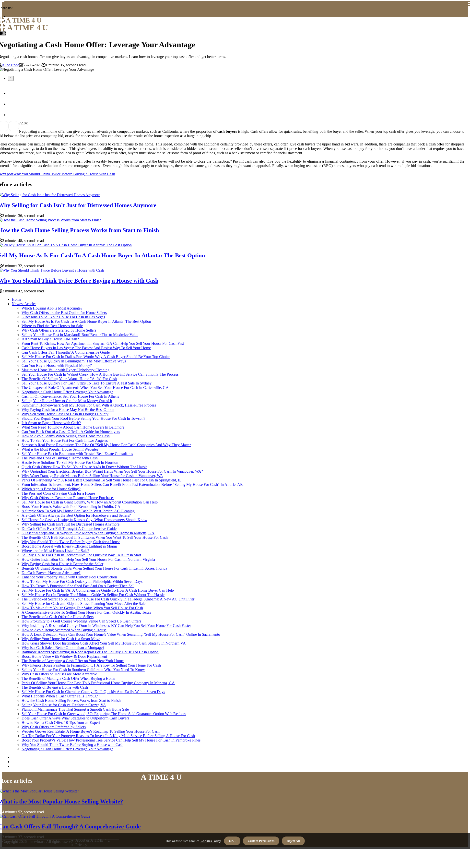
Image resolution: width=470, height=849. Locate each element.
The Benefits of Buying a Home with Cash (55, 687)
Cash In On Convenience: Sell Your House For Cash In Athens (70, 396)
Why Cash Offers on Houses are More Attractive (59, 674)
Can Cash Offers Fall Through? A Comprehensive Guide (66, 352)
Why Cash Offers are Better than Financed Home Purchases (68, 498)
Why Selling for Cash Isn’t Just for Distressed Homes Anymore (70, 524)
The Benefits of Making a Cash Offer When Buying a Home (68, 678)
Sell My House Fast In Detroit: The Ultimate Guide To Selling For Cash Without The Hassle (93, 595)
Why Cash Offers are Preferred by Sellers (54, 727)
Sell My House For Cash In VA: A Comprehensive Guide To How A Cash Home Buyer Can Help (98, 590)
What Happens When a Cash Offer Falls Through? (61, 696)
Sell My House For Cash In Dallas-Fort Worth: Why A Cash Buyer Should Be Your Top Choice (96, 357)
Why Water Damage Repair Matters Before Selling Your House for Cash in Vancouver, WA (92, 476)
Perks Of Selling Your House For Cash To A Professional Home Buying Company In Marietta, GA (98, 683)
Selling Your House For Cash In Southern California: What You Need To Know (83, 670)
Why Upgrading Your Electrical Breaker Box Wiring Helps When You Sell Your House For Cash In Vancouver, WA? (112, 471)
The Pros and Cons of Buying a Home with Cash (60, 458)
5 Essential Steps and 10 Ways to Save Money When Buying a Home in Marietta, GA (88, 533)
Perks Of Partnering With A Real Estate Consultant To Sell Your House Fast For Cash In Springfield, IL (102, 480)
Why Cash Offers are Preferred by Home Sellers (59, 330)
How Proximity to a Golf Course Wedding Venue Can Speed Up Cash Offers (81, 621)
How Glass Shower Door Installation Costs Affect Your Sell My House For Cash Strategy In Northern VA (104, 643)
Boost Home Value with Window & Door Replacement (64, 656)
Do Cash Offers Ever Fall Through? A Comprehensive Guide (69, 528)
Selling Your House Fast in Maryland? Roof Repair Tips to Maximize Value (80, 335)
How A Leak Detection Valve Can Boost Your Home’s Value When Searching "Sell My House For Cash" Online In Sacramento (121, 634)
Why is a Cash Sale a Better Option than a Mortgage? (63, 648)
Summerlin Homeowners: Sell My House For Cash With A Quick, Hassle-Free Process (89, 405)
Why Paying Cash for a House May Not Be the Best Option (68, 409)
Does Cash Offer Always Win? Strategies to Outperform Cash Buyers (75, 718)
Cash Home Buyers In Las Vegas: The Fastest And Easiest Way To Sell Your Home (86, 348)
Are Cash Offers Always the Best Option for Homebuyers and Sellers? (76, 515)
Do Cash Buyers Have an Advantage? (51, 573)
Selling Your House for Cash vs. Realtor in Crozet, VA (64, 705)
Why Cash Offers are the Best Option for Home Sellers (64, 313)
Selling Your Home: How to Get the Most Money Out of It (67, 401)
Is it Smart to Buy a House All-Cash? (50, 339)
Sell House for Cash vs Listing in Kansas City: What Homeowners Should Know (84, 520)
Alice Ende (10, 65)
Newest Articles (24, 304)
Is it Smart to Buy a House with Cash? (51, 423)
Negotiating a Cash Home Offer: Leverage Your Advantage (67, 392)
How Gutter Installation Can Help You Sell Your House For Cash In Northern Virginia (88, 559)
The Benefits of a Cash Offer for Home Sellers (58, 617)
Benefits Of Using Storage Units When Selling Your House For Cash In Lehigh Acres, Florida (94, 568)
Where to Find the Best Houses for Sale (52, 326)
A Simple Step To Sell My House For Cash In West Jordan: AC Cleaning (78, 511)
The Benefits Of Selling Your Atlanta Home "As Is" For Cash (69, 379)
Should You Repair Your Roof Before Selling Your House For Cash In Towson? (83, 418)
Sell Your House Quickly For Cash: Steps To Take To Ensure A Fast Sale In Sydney (87, 383)
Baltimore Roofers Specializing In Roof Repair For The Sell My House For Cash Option (90, 652)
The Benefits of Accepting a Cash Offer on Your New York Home (73, 661)
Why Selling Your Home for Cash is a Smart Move (61, 639)
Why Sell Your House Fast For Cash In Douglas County (65, 414)
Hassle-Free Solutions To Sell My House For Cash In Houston (70, 462)
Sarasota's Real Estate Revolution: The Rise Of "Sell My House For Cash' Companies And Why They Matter (106, 445)
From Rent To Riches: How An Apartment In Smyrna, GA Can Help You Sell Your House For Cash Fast (103, 343)
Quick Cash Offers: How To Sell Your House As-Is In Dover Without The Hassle (84, 467)
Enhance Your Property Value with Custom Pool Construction (69, 577)
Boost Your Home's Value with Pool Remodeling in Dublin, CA (71, 506)
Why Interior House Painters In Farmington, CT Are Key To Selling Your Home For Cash (91, 665)
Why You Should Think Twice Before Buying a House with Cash (72, 744)
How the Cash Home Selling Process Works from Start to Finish (71, 700)
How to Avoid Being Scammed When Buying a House (64, 630)
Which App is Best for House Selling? (51, 489)
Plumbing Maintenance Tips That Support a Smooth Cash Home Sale (75, 709)
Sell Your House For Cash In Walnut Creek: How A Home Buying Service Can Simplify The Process (100, 374)
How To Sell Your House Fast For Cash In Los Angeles (65, 440)
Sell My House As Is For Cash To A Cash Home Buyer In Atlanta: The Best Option (86, 321)
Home (16, 299)
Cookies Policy (210, 841)
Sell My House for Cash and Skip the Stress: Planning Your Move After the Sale (83, 603)
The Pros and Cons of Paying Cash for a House (58, 493)
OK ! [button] (232, 841)
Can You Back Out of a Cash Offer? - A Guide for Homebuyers (71, 432)
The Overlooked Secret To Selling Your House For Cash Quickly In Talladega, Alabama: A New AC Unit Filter (108, 599)
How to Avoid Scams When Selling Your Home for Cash (66, 436)
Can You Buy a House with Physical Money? (57, 365)
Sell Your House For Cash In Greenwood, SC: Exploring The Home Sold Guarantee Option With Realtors (104, 714)
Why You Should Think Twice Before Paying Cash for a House (71, 542)
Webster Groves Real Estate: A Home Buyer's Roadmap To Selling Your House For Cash (91, 731)
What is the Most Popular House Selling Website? (60, 449)
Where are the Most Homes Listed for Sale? (55, 551)
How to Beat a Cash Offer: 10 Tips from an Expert (61, 722)
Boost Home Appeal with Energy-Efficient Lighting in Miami (69, 546)
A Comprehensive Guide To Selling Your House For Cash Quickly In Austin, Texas (86, 612)
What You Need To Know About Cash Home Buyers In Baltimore (73, 427)
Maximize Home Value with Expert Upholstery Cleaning (65, 370)
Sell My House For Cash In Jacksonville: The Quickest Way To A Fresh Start (81, 555)
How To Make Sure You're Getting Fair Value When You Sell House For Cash (82, 608)
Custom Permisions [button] (261, 841)
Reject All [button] (293, 841)
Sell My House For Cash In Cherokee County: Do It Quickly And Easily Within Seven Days (93, 692)
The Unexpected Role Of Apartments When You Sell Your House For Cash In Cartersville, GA (95, 387)
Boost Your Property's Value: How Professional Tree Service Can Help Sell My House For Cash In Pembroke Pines (111, 740)
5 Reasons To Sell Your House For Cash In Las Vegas (63, 317)
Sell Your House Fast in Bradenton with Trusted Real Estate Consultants (77, 454)
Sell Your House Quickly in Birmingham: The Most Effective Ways (74, 361)
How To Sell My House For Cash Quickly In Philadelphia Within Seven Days (82, 581)
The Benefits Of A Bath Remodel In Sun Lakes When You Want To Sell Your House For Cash (95, 537)
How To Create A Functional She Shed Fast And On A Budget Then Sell (78, 586)
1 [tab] (11, 78)
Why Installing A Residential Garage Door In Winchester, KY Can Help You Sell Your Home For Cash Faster (106, 625)
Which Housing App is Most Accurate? (52, 308)
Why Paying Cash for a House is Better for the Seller (62, 564)
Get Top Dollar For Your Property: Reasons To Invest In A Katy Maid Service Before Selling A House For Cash (108, 736)
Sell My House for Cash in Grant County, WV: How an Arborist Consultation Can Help (90, 502)
